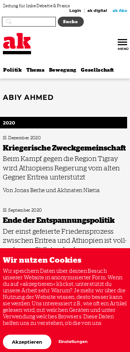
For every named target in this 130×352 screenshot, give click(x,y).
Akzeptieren (27, 342)
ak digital (97, 11)
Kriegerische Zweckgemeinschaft (29, 138)
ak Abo (120, 11)
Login (75, 11)
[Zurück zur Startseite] (17, 41)
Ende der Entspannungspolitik (27, 210)
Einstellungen (73, 341)
